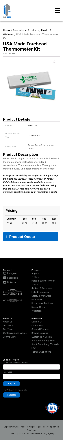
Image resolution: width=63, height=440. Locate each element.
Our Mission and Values (15, 333)
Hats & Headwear (40, 292)
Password (7, 372)
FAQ (33, 348)
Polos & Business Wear (43, 280)
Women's (36, 284)
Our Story (8, 325)
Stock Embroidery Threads (45, 344)
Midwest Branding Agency (42, 433)
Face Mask (37, 299)
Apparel (35, 273)
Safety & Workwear (41, 296)
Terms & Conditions (41, 351)
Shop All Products (40, 329)
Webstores (37, 310)
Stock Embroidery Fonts (43, 340)
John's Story (9, 336)
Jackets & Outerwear (42, 288)
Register (11, 395)
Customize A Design (41, 336)
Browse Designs (39, 333)
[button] (54, 62)
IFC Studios (24, 433)
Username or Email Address (15, 362)
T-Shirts (35, 277)
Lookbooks (37, 325)
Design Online (38, 307)
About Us (7, 321)
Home (6, 30)
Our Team (8, 329)
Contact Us (37, 321)
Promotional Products (26, 30)
